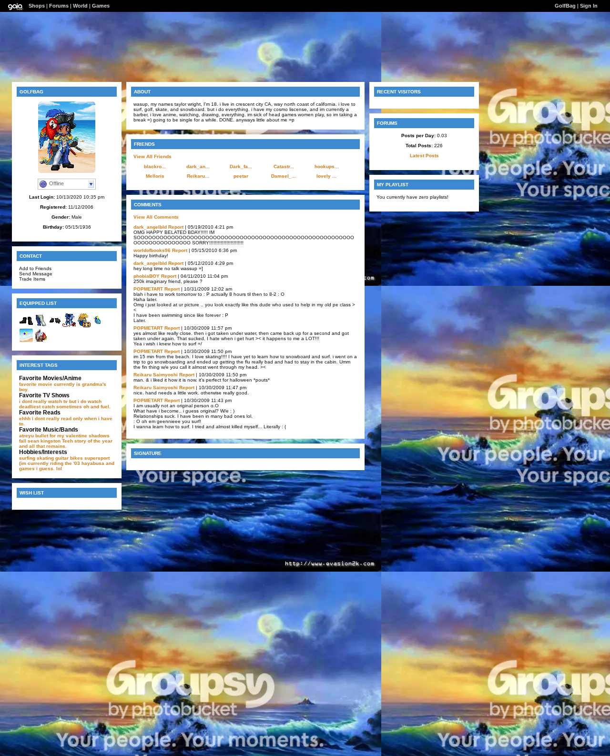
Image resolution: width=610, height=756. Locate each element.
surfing (27, 458)
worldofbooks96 (152, 250)
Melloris (155, 176)
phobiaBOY (146, 276)
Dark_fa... (241, 166)
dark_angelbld (150, 227)
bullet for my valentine (61, 435)
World (80, 6)
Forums (59, 6)
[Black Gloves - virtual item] (55, 325)
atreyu (26, 435)
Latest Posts (424, 155)
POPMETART (148, 289)
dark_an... (198, 166)
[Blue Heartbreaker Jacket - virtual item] (69, 325)
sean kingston (44, 441)
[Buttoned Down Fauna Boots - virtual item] (26, 325)
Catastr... (284, 166)
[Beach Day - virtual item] (26, 340)
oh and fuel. (97, 406)
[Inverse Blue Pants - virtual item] (40, 325)
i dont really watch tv (43, 401)
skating (45, 458)
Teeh (67, 441)
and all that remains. (43, 446)
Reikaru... (198, 176)
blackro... (155, 166)
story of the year (93, 441)
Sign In (589, 6)
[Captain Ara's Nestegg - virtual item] (40, 340)
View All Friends (152, 156)
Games (101, 6)
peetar (241, 176)
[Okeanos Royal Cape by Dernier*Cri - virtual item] (83, 325)
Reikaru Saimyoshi (155, 374)
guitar (62, 458)
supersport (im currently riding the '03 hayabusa (64, 460)
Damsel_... (283, 176)
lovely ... (326, 176)
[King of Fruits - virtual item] (98, 325)
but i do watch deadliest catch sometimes (60, 404)
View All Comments (156, 217)
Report (175, 227)
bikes (76, 458)
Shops (37, 6)
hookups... (327, 166)
